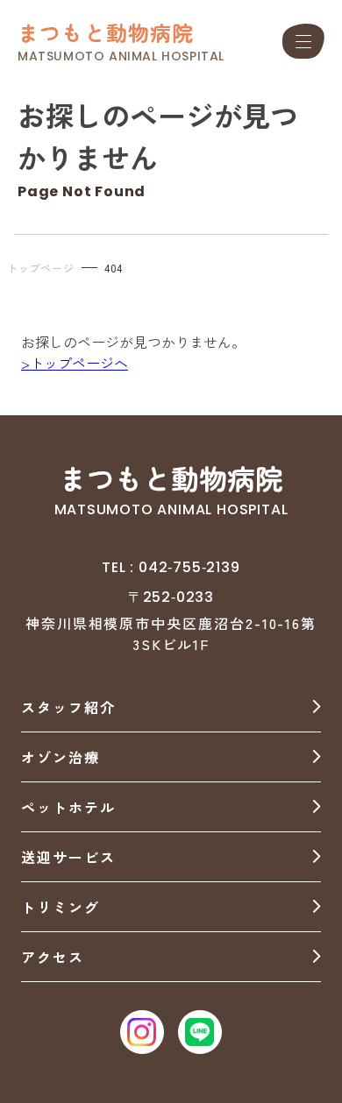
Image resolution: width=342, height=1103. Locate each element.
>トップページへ (74, 362)
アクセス (52, 956)
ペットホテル (68, 806)
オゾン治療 (60, 756)
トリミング (60, 906)
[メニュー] (303, 41)
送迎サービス (68, 856)
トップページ (41, 267)
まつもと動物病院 (106, 32)
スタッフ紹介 (68, 707)
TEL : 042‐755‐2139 (170, 567)
